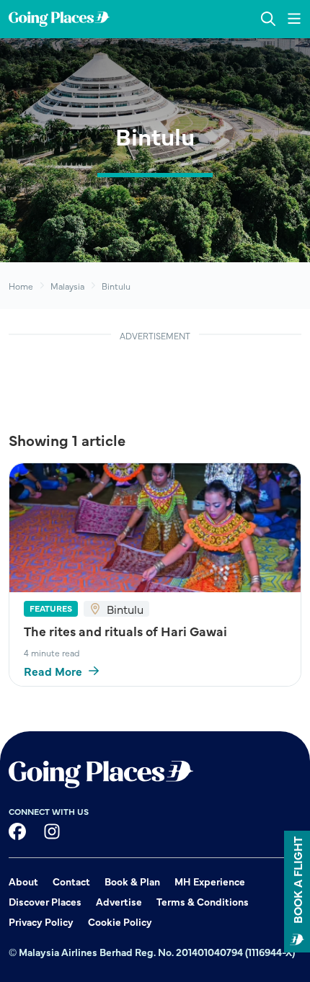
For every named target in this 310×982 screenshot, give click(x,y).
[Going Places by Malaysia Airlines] (59, 19)
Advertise (119, 901)
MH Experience (209, 881)
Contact (71, 881)
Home (21, 286)
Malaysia (67, 286)
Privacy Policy (41, 921)
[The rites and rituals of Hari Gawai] (155, 527)
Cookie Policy (120, 921)
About (23, 881)
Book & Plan (132, 881)
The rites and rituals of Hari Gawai (125, 631)
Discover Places (45, 901)
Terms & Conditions (202, 901)
